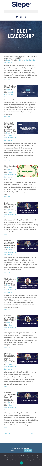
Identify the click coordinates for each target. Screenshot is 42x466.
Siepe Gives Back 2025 (10, 167)
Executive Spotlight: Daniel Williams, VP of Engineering (10, 280)
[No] (39, 460)
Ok (21, 463)
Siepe (8, 60)
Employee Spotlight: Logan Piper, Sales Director (10, 205)
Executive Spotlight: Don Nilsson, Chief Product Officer (9, 243)
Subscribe (28, 451)
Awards (11, 92)
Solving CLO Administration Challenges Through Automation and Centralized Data (10, 127)
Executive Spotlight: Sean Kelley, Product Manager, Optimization (9, 357)
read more (7, 80)
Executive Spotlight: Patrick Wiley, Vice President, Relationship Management (10, 397)
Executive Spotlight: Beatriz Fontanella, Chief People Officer (10, 318)
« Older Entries (9, 434)
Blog (20, 60)
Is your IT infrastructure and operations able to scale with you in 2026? (20, 57)
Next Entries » (33, 434)
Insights (25, 60)
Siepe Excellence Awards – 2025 (10, 87)
